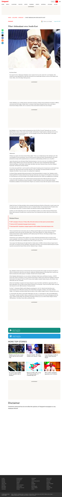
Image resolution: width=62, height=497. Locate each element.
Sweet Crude (49, 478)
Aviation (3, 479)
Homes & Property (20, 485)
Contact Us (26, 494)
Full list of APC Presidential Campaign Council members (23, 224)
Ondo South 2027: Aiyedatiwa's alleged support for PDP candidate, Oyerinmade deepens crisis (31, 226)
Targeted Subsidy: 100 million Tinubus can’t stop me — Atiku (34, 355)
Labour (33, 479)
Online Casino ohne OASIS (39, 494)
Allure (3, 478)
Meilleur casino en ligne (48, 494)
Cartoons (48, 482)
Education (4, 487)
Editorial (43, 4)
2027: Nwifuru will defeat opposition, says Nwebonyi (51, 373)
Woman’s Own (49, 487)
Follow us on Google (47, 21)
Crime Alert (4, 483)
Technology (48, 479)
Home (3, 4)
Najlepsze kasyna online (15, 495)
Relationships (34, 486)
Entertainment (19, 478)
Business (31, 4)
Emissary (21, 17)
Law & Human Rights (35, 481)
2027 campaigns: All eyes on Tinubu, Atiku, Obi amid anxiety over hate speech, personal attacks (32, 222)
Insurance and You (20, 487)
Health (18, 483)
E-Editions (4, 489)
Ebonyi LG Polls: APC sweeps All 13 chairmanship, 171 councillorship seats (34, 373)
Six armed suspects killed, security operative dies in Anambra (15, 373)
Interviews (33, 478)
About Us (15, 494)
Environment (19, 479)
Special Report (34, 487)
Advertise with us (21, 494)
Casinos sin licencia (32, 495)
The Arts (48, 481)
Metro (25, 4)
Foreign (18, 482)
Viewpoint (48, 486)
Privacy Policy (31, 494)
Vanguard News (5, 2)
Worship (48, 489)
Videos (47, 485)
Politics (20, 4)
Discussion (4, 486)
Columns (50, 4)
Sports (37, 4)
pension (18, 489)
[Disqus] (34, 428)
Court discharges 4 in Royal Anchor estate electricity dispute (51, 356)
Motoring (33, 483)
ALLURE (55, 4)
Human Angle (19, 486)
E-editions (14, 4)
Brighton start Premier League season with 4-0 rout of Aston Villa (16, 356)
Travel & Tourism (49, 483)
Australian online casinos (24, 495)
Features (18, 481)
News (7, 4)
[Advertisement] (34, 90)
